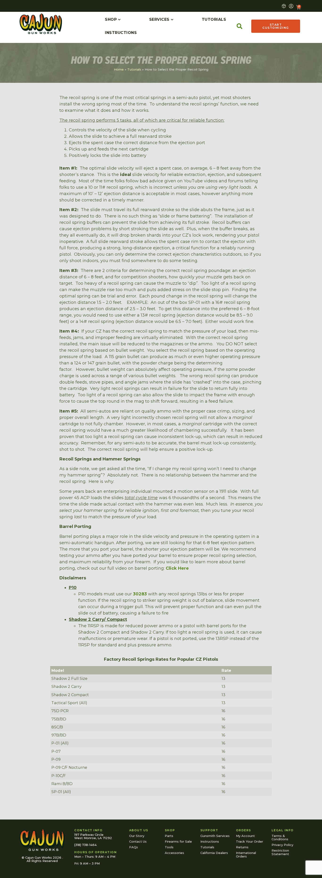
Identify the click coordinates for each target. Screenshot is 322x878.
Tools (169, 847)
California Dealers (214, 853)
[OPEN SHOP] (119, 19)
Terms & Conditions (280, 837)
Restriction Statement (280, 852)
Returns (242, 847)
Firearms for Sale (178, 841)
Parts (169, 836)
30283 (140, 594)
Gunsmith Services (215, 836)
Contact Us (138, 841)
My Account (245, 836)
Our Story (136, 836)
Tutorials (134, 69)
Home (119, 69)
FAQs (133, 847)
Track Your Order (249, 841)
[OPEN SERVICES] (172, 19)
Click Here (177, 568)
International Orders (246, 854)
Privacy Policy (282, 845)
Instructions (209, 841)
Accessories (174, 853)
